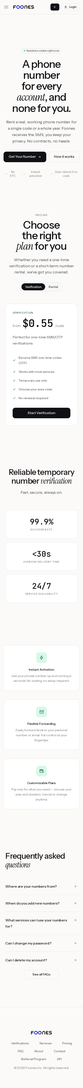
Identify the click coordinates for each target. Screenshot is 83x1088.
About (38, 1051)
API (59, 1059)
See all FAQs (41, 974)
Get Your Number (22, 156)
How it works (64, 156)
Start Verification (41, 413)
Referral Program (33, 1059)
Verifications (20, 1043)
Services (45, 1043)
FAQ (21, 1051)
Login (73, 7)
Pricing (67, 1043)
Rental (53, 287)
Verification (33, 287)
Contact (59, 1051)
